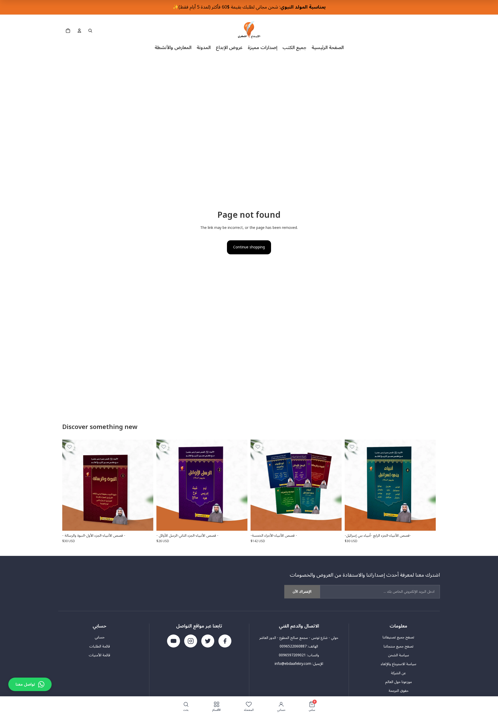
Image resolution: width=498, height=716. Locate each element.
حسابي (100, 637)
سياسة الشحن (398, 655)
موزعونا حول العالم (398, 682)
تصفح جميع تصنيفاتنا (398, 637)
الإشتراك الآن (302, 592)
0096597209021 (292, 655)
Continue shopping (249, 247)
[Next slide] (334, 485)
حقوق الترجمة (399, 691)
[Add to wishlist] (69, 447)
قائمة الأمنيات (99, 655)
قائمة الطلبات (99, 646)
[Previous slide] (258, 485)
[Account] (79, 30)
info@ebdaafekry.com (293, 663)
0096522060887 (293, 646)
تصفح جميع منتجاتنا (398, 646)
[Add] (145, 522)
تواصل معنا (25, 684)
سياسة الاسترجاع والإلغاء (398, 664)
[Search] (90, 30)
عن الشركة (398, 673)
